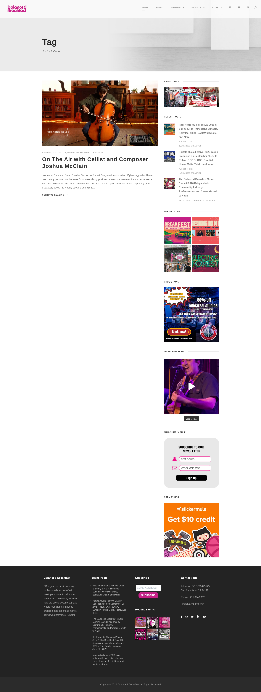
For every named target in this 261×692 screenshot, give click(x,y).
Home (145, 7)
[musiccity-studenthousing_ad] (191, 97)
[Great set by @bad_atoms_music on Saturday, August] (191, 386)
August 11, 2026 (186, 142)
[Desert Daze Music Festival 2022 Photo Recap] (177, 258)
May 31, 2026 (184, 200)
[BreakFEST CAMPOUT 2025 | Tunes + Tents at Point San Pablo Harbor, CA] (177, 230)
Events (196, 7)
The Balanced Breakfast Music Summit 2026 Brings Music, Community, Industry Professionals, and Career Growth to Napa (198, 187)
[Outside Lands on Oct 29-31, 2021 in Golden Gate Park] (205, 230)
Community (177, 7)
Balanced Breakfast (79, 152)
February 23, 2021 (52, 152)
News (159, 7)
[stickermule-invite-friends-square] (191, 530)
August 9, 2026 (186, 169)
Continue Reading (53, 195)
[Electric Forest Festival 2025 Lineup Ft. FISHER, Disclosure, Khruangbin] (205, 258)
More (215, 7)
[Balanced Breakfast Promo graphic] (191, 314)
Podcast (99, 152)
